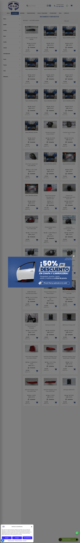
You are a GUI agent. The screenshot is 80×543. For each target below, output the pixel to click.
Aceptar (6, 537)
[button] (31, 526)
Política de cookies (11, 540)
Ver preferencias (27, 537)
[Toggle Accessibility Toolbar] (2, 540)
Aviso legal (24, 540)
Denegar (17, 537)
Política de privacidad (18, 540)
